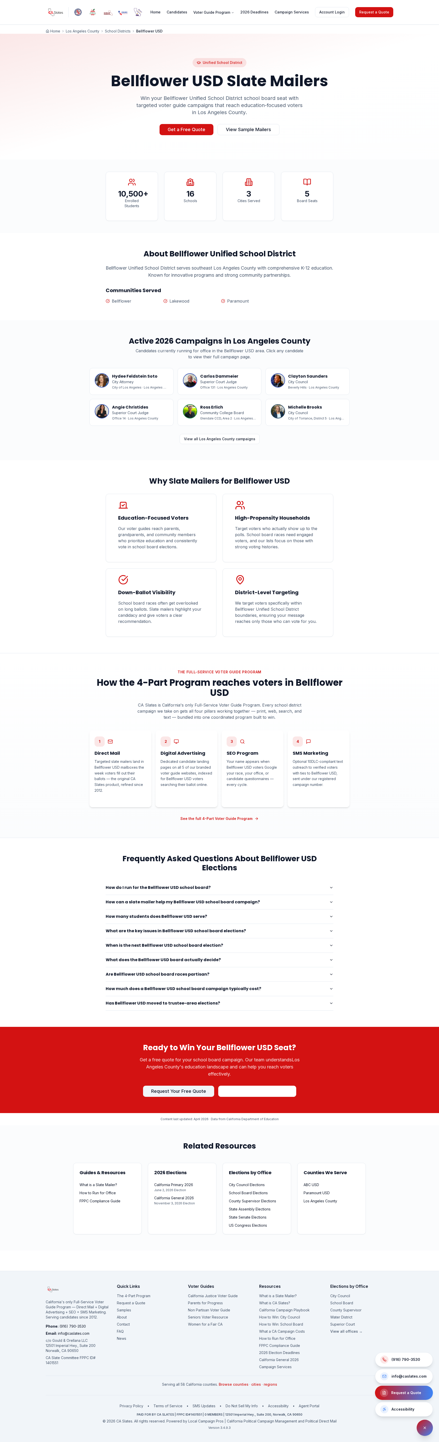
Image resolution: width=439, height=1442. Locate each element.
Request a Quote (374, 12)
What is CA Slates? (274, 1303)
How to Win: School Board (281, 1324)
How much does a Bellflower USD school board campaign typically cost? (183, 989)
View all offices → (346, 1331)
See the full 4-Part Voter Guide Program (216, 818)
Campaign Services (292, 12)
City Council (340, 1296)
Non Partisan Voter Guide (209, 1310)
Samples (124, 1310)
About (122, 1317)
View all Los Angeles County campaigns (219, 439)
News (121, 1338)
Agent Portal (309, 1406)
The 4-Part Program (133, 1296)
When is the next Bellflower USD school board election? (164, 945)
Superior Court (342, 1324)
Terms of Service (167, 1406)
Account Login (332, 12)
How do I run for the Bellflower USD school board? (158, 887)
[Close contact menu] (425, 1428)
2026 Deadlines (254, 12)
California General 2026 (279, 1360)
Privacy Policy (131, 1406)
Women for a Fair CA (205, 1324)
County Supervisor (346, 1310)
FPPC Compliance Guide (279, 1345)
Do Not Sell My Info (242, 1406)
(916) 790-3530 (72, 1326)
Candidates (177, 12)
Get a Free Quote (186, 129)
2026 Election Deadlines (279, 1352)
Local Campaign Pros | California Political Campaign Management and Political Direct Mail (262, 1421)
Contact (123, 1324)
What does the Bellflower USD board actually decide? (163, 960)
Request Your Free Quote (178, 1091)
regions (270, 1384)
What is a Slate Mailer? (278, 1296)
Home (155, 12)
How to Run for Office (277, 1338)
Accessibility (278, 1406)
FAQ (120, 1331)
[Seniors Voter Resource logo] (123, 12)
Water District (341, 1317)
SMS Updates (204, 1406)
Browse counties (233, 1384)
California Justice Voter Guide (213, 1296)
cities (256, 1384)
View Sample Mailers (248, 129)
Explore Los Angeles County (257, 1091)
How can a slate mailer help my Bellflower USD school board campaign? (183, 902)
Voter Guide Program (211, 12)
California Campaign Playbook (284, 1310)
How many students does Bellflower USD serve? (156, 916)
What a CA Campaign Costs (282, 1331)
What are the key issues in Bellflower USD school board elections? (176, 931)
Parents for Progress (205, 1303)
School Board (341, 1303)
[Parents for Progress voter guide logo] (93, 12)
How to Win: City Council (279, 1317)
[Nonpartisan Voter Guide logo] (108, 12)
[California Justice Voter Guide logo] (78, 12)
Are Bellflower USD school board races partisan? (157, 974)
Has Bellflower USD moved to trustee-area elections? (163, 1003)
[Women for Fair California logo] (137, 12)
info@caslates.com (73, 1333)
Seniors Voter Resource (208, 1317)
